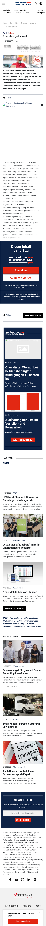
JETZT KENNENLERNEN (23, 440)
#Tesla (15, 719)
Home (5, 23)
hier (22, 299)
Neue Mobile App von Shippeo (20, 592)
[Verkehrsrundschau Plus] (8, 33)
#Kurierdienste (15, 618)
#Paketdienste (9, 621)
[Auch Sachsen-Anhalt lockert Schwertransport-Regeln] (23, 752)
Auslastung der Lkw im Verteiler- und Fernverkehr (21, 423)
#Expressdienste (31, 618)
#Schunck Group (34, 626)
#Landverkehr (18, 588)
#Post (19, 621)
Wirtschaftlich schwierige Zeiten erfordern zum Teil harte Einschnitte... (21, 384)
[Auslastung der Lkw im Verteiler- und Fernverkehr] (23, 402)
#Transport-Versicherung (13, 624)
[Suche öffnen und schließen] (35, 4)
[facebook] (10, 879)
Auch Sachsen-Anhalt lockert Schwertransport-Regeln (19, 773)
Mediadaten (11, 905)
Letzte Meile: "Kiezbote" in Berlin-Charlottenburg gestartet (22, 546)
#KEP (6, 463)
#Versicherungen (31, 621)
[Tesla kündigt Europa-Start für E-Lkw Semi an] (23, 705)
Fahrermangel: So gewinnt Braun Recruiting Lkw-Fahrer (22, 672)
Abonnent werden (21, 277)
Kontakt (27, 905)
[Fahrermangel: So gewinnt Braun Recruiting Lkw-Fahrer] (23, 651)
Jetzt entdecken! (23, 921)
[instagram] (22, 879)
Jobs (38, 905)
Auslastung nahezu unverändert (19, 432)
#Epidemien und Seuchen (13, 626)
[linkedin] (28, 879)
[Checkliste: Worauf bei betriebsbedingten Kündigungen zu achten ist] (23, 349)
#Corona (30, 624)
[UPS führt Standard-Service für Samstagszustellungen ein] (23, 478)
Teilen (8, 98)
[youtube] (16, 879)
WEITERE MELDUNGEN (14, 609)
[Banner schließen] (39, 912)
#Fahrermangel (18, 666)
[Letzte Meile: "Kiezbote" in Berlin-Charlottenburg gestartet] (23, 525)
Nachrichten (14, 23)
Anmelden (21, 270)
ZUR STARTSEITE (33, 315)
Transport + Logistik (28, 23)
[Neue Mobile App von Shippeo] (23, 573)
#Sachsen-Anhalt (19, 767)
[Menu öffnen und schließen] (4, 3)
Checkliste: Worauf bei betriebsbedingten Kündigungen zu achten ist (22, 373)
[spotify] (35, 879)
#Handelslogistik (19, 540)
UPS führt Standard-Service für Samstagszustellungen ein (21, 499)
